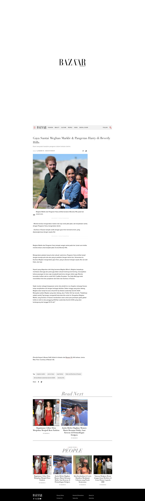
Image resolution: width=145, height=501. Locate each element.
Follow (105, 127)
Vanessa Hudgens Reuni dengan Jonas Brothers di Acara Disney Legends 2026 (103, 479)
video (76, 127)
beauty (57, 127)
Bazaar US (69, 357)
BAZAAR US (41, 150)
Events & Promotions (78, 495)
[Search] (110, 128)
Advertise (91, 498)
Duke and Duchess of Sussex (73, 374)
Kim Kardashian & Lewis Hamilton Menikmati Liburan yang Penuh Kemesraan (82, 479)
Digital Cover (83, 127)
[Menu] (34, 127)
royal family (60, 374)
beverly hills (61, 378)
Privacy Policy (60, 495)
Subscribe (75, 498)
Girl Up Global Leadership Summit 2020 (44, 378)
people (70, 127)
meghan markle (41, 374)
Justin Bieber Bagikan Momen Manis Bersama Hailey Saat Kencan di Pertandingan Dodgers (74, 431)
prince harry (51, 374)
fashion (50, 127)
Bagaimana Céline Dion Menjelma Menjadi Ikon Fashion (46, 429)
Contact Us (59, 498)
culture (63, 127)
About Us (91, 495)
